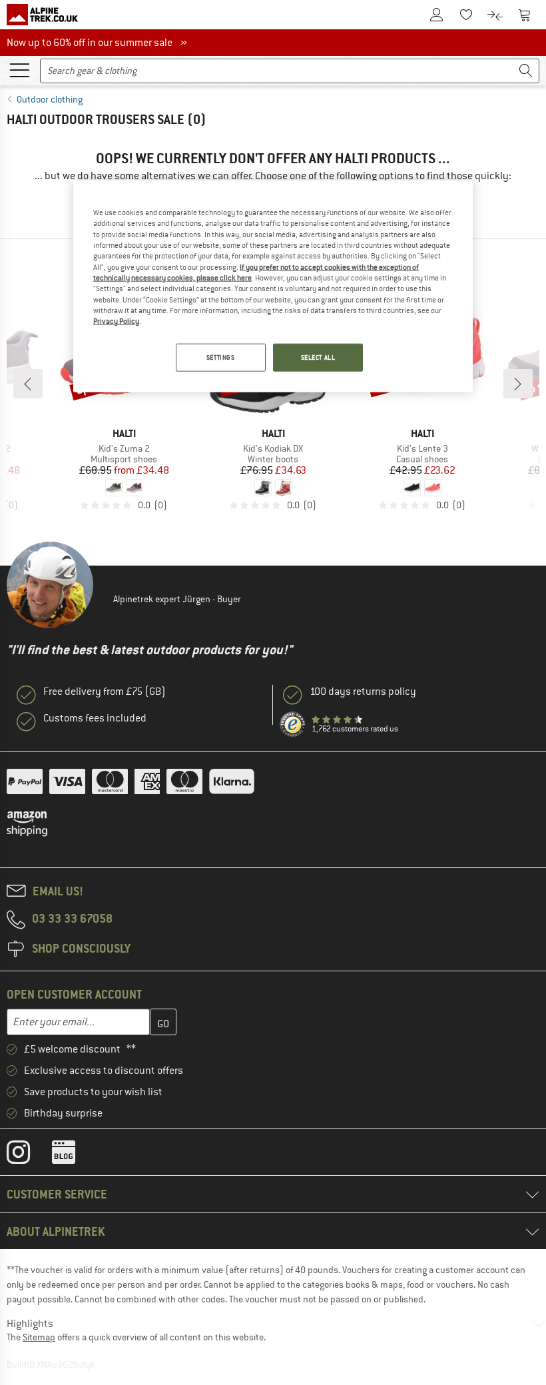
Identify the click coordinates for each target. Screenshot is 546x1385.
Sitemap (39, 1337)
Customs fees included (94, 718)
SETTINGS (220, 356)
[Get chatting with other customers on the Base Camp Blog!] (73, 1155)
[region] (273, 286)
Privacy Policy (116, 321)
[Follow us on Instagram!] (28, 1155)
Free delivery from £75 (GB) (104, 691)
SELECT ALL (318, 356)
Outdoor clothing (50, 99)
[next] (518, 383)
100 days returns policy (363, 691)
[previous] (28, 383)
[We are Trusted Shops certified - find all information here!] (293, 724)
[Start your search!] (526, 71)
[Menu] (19, 69)
